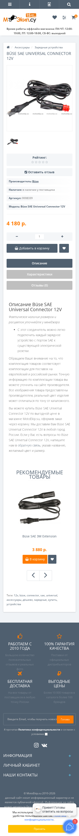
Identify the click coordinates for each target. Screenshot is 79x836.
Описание (39, 263)
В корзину (37, 559)
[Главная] (8, 47)
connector (33, 595)
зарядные (40, 600)
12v (16, 595)
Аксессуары (22, 47)
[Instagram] (35, 744)
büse (22, 595)
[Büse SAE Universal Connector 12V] (39, 98)
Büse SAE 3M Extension (39, 536)
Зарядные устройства (49, 47)
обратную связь (29, 445)
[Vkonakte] (43, 744)
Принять (39, 829)
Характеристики (39, 274)
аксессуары (14, 600)
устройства (14, 604)
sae (42, 595)
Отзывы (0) (39, 285)
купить (52, 600)
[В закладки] (64, 248)
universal (51, 595)
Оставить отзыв (41, 172)
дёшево (28, 600)
